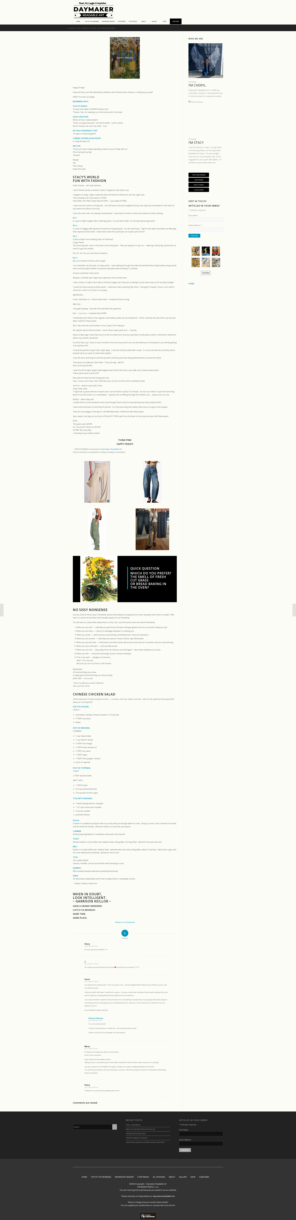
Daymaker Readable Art (111, 449)
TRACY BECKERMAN (198, 175)
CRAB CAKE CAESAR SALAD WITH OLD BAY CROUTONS (145, 1142)
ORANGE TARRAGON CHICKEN (136, 1138)
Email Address (195, 225)
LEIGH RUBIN (198, 180)
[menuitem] (78, 21)
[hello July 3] (2, 610)
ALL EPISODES (159, 1177)
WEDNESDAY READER (124, 1177)
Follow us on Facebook (125, 922)
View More (205, 273)
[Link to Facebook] (139, 1163)
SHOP (192, 1177)
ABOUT (172, 1177)
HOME (84, 1177)
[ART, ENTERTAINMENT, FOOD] (294, 610)
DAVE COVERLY (199, 185)
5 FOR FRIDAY (143, 1177)
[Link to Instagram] (142, 1163)
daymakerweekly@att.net (164, 1196)
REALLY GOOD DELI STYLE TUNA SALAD (140, 1129)
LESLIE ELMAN (199, 190)
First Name (193, 215)
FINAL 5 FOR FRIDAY (133, 1125)
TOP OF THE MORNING (101, 1177)
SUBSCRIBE (204, 1177)
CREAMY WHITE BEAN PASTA (136, 1133)
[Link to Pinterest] (146, 1163)
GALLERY (183, 1177)
